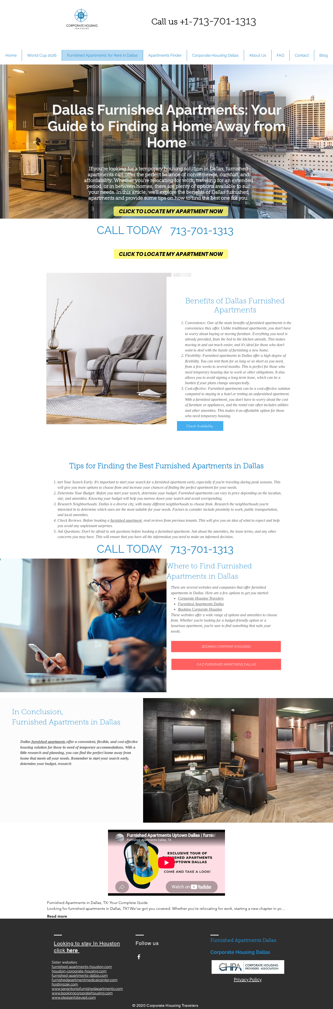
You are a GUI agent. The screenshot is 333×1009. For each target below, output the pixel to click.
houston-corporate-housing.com (79, 971)
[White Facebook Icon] (139, 957)
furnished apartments (266, 323)
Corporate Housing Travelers (201, 598)
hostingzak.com (65, 984)
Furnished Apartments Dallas (201, 604)
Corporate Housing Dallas (240, 952)
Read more (57, 916)
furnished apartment (126, 520)
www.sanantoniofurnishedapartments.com (87, 989)
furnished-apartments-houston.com (82, 967)
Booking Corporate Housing (200, 609)
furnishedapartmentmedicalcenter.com (85, 980)
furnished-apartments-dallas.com (80, 975)
